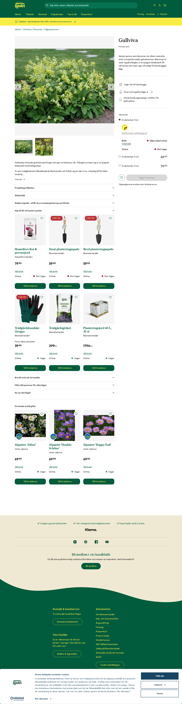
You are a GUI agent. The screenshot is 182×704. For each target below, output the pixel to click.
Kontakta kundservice (67, 622)
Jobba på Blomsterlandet (108, 648)
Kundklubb (150, 14)
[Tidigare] (18, 87)
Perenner (38, 29)
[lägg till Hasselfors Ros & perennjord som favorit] (41, 218)
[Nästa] (111, 87)
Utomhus (27, 29)
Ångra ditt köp (102, 623)
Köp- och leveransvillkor (107, 618)
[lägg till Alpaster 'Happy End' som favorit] (110, 413)
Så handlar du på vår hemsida (110, 652)
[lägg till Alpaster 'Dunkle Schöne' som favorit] (76, 413)
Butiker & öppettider (67, 654)
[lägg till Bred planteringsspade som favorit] (110, 218)
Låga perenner (51, 29)
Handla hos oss (103, 640)
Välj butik (163, 14)
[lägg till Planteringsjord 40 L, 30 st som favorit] (110, 297)
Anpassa (158, 684)
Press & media (102, 635)
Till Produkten (34, 287)
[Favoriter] (154, 5)
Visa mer (18, 179)
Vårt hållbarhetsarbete (107, 644)
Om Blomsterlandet (105, 614)
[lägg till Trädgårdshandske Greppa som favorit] (41, 297)
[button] (64, 188)
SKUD (98, 657)
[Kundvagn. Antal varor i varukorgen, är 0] (164, 5)
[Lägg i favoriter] (122, 178)
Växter (18, 29)
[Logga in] (159, 5)
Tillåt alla (160, 676)
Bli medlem (91, 566)
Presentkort (101, 631)
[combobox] (93, 5)
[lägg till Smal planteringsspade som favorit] (76, 218)
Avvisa (160, 693)
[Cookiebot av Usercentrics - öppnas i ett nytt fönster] (17, 699)
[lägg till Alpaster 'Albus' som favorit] (41, 413)
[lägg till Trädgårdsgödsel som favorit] (76, 297)
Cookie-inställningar (110, 665)
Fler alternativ (41, 699)
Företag (140, 14)
